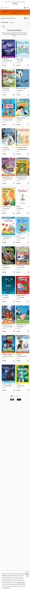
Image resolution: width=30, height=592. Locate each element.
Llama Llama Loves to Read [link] (7, 206)
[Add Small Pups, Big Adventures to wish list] (14, 361)
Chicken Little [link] (5, 88)
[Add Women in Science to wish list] (28, 124)
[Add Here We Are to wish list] (14, 302)
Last (19, 399)
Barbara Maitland (7, 238)
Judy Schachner (7, 149)
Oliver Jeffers (6, 297)
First (12, 399)
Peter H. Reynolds (21, 238)
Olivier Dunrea (20, 208)
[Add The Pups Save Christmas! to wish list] (14, 331)
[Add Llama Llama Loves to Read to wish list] (14, 213)
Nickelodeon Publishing (8, 119)
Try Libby (5, 11)
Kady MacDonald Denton (22, 149)
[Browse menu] (27, 8)
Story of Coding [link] (20, 265)
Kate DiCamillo (21, 326)
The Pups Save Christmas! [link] (7, 325)
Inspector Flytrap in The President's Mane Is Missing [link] (22, 295)
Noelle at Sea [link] (5, 59)
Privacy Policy (12, 575)
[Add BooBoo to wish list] (28, 213)
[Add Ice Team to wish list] (28, 361)
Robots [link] (18, 384)
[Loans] (25, 8)
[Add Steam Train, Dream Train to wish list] (14, 390)
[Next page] (19, 396)
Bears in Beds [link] (20, 59)
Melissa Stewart (21, 385)
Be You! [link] (18, 236)
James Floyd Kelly (21, 267)
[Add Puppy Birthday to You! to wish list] (14, 184)
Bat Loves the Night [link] (21, 88)
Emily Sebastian (7, 267)
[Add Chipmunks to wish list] (14, 272)
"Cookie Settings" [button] (21, 582)
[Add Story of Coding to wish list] (28, 272)
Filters (3, 26)
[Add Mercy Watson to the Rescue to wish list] (28, 331)
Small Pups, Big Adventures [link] (7, 354)
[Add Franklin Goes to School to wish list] (28, 184)
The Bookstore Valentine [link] (7, 236)
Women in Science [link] (21, 118)
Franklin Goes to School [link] (22, 177)
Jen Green (20, 119)
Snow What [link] (5, 147)
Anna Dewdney (7, 208)
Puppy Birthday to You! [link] (7, 177)
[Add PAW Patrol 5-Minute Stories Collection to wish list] (14, 124)
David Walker (20, 60)
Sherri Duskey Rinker (8, 385)
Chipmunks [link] (5, 265)
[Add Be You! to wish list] (28, 243)
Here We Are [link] (5, 295)
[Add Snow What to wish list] (14, 154)
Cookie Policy (7, 588)
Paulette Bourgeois (21, 178)
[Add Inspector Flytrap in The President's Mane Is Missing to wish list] (28, 302)
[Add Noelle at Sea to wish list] (14, 65)
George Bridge (6, 90)
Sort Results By (4, 22)
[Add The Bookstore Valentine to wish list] (14, 243)
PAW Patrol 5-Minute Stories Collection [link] (7, 118)
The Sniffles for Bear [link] (21, 147)
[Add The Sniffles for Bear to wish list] (28, 154)
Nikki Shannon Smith (8, 60)
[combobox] (12, 8)
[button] (25, 18)
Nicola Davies (20, 90)
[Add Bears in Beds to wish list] (28, 65)
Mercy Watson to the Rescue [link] (22, 325)
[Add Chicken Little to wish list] (14, 95)
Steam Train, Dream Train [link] (7, 384)
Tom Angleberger (21, 297)
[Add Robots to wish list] (28, 390)
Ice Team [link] (19, 354)
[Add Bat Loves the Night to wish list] (28, 95)
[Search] (2, 8)
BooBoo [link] (18, 206)
